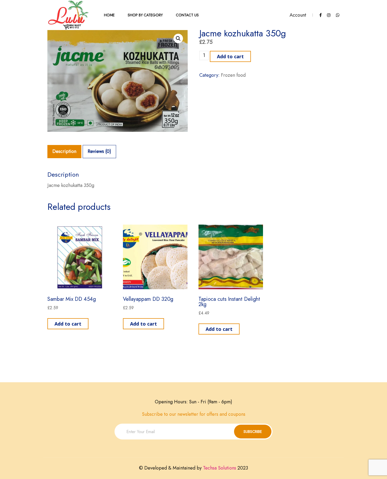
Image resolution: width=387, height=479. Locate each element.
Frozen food (233, 75)
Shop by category (145, 15)
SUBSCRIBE (253, 431)
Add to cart (230, 56)
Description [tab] (64, 151)
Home (109, 15)
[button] (178, 38)
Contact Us (187, 15)
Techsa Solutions (219, 468)
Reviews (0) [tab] (99, 151)
